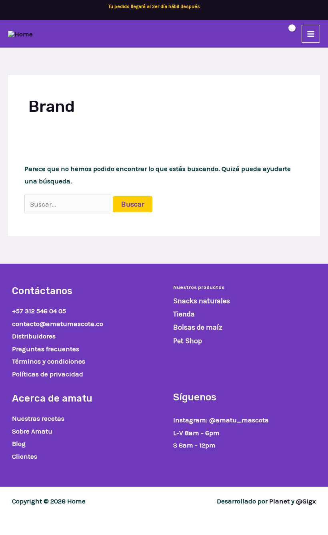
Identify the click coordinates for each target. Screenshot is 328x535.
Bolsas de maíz (197, 327)
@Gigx (306, 501)
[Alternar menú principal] (311, 34)
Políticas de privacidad (47, 374)
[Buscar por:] (68, 204)
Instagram (189, 420)
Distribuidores (34, 336)
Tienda (184, 314)
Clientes (24, 456)
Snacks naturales (201, 300)
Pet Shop (187, 340)
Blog (19, 443)
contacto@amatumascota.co (57, 324)
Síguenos (194, 397)
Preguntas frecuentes (45, 349)
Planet (279, 501)
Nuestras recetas (38, 418)
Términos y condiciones (48, 361)
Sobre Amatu (32, 431)
